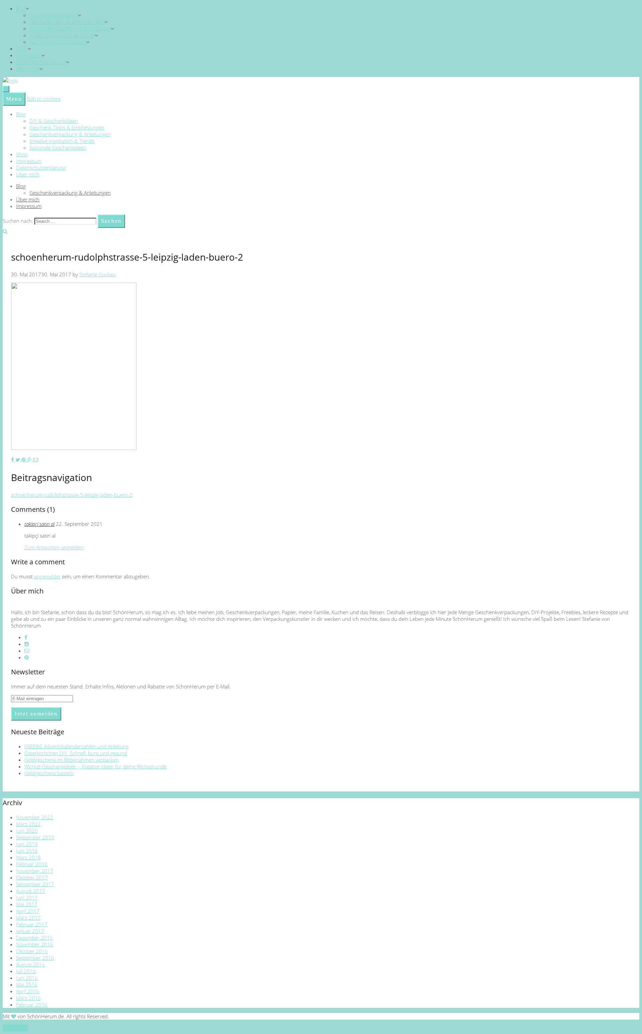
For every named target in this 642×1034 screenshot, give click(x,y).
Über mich (27, 68)
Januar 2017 (30, 931)
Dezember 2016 (34, 937)
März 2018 (28, 857)
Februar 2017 (31, 924)
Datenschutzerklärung (41, 62)
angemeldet (47, 576)
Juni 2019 (27, 844)
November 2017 (34, 870)
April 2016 (27, 991)
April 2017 (27, 911)
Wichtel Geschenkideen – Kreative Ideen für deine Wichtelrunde (95, 766)
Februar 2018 (31, 864)
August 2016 (30, 964)
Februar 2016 (31, 1004)
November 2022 (34, 817)
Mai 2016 (26, 984)
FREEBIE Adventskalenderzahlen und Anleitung (76, 746)
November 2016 (34, 944)
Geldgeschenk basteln (49, 773)
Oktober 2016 (32, 951)
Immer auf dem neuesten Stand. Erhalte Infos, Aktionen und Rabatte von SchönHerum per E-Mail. (121, 686)
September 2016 (35, 957)
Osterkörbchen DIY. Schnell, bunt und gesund (75, 753)
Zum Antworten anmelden (54, 547)
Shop (22, 48)
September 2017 (35, 884)
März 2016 (28, 998)
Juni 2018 (27, 850)
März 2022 (28, 824)
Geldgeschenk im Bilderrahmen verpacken (71, 759)
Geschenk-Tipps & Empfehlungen (66, 21)
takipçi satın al (39, 524)
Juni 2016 (27, 977)
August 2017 (30, 890)
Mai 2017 (26, 904)
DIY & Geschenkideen (53, 15)
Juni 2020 (27, 830)
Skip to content (44, 98)
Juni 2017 (27, 897)
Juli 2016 (26, 971)
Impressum (28, 55)
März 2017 (28, 917)
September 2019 (35, 837)
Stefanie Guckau (97, 274)
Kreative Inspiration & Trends (62, 35)
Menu (14, 99)
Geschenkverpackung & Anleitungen (70, 28)
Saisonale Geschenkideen (57, 41)
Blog (21, 8)
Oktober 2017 (32, 877)
